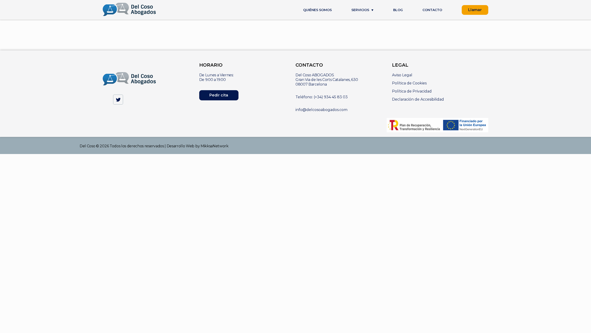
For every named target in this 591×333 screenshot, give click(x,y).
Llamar (475, 10)
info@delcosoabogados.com (321, 110)
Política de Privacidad (412, 91)
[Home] (129, 10)
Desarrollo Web (181, 146)
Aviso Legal (402, 75)
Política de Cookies (409, 83)
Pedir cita (218, 95)
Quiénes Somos (317, 10)
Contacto (432, 10)
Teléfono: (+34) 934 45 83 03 (322, 97)
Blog (398, 10)
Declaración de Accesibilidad (418, 99)
